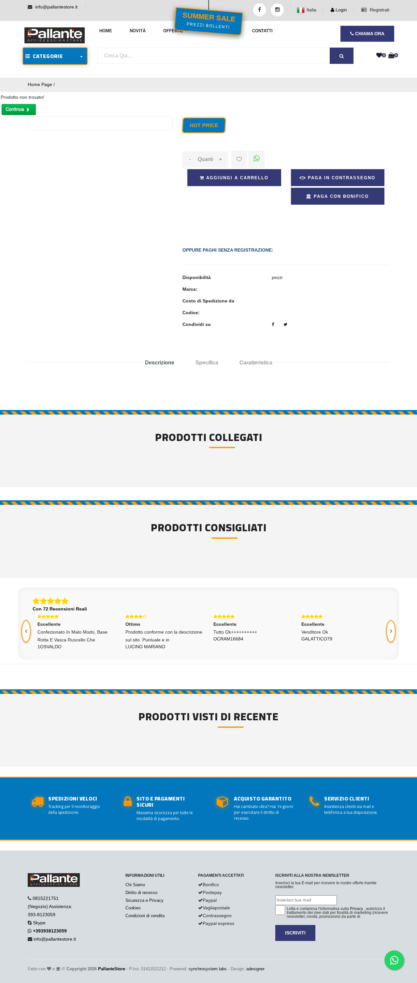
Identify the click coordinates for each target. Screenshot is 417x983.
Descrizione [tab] (159, 362)
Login (340, 9)
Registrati (378, 9)
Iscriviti (295, 932)
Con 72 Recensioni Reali (60, 608)
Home (105, 30)
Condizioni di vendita (145, 915)
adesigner (255, 968)
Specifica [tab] (206, 362)
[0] (379, 55)
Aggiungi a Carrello (236, 177)
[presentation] (26, 631)
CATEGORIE (46, 56)
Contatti (262, 30)
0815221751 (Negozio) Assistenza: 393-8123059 (50, 906)
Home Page (40, 84)
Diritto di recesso (141, 892)
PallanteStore (111, 968)
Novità (138, 30)
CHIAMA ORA (369, 33)
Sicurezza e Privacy (144, 900)
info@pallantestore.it (56, 6)
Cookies (133, 907)
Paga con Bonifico (340, 196)
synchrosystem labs (208, 968)
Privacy (356, 908)
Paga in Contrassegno (340, 177)
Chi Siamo (135, 884)
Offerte (173, 30)
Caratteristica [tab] (255, 362)
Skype (39, 922)
